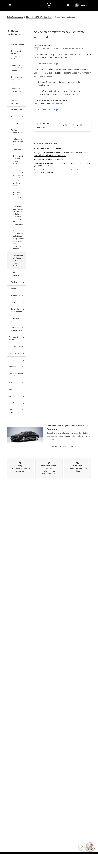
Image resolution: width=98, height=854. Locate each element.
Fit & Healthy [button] (14, 353)
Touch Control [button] (17, 110)
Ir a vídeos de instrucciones (63, 446)
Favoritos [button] (15, 302)
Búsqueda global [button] (15, 319)
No (77, 125)
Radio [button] (11, 389)
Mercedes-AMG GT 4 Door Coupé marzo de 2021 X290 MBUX (38, 17)
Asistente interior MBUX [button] (16, 131)
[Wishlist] (68, 5)
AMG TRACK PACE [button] (16, 346)
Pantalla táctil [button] (16, 116)
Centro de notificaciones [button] (17, 310)
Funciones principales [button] (15, 274)
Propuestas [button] (15, 295)
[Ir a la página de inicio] (49, 5)
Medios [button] (12, 382)
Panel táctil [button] (15, 123)
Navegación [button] (13, 360)
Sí (63, 125)
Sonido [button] (12, 403)
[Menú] (10, 5)
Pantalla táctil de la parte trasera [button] (16, 410)
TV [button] (10, 396)
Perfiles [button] (14, 282)
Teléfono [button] (12, 366)
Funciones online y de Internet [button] (16, 374)
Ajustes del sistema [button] (13, 338)
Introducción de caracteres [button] (16, 328)
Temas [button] (13, 289)
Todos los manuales (15, 17)
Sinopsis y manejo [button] (16, 44)
